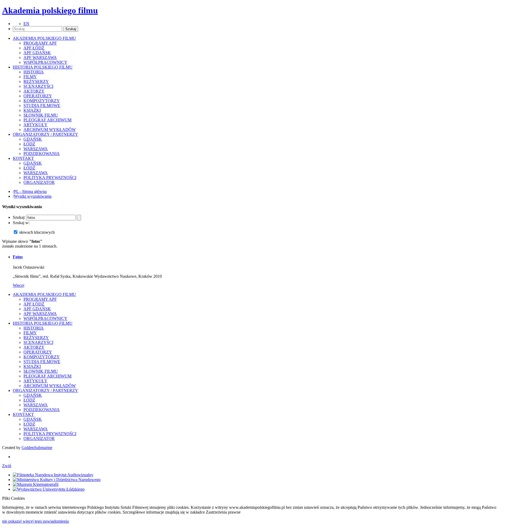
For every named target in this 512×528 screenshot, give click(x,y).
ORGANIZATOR (39, 182)
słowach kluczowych (37, 232)
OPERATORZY (37, 96)
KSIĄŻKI (32, 110)
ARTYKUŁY (35, 124)
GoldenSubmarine (37, 447)
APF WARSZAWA (40, 57)
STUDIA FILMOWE (41, 105)
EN (26, 23)
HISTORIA (33, 72)
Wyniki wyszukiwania (32, 196)
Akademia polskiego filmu (50, 10)
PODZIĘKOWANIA (41, 153)
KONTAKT (23, 414)
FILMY (30, 76)
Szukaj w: (21, 222)
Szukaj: (19, 217)
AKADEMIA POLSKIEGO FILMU (44, 294)
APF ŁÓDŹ (33, 48)
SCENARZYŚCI (38, 86)
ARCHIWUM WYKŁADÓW (49, 129)
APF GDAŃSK (37, 52)
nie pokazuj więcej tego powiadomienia (35, 521)
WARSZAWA (35, 148)
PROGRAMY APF (40, 43)
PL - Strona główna (30, 191)
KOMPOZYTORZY (41, 100)
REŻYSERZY (36, 81)
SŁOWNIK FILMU (40, 115)
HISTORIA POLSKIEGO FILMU (43, 323)
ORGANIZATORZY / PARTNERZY (45, 390)
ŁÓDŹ (29, 144)
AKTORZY (34, 91)
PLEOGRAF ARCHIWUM (47, 120)
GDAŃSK (32, 139)
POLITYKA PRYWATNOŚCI (49, 177)
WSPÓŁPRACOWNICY (45, 62)
